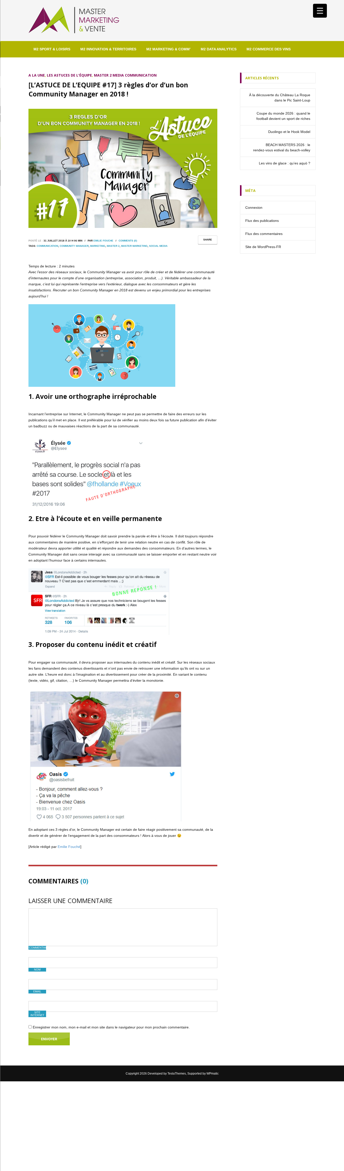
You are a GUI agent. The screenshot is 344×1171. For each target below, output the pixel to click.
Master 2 (113, 246)
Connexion (253, 207)
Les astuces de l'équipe (69, 75)
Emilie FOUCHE (103, 240)
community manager (74, 246)
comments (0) (128, 240)
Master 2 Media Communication (125, 75)
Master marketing (134, 246)
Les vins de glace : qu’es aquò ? (284, 163)
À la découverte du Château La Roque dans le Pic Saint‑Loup (279, 97)
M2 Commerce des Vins (269, 49)
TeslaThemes (176, 1073)
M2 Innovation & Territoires (108, 49)
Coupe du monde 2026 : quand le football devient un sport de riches (283, 116)
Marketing (97, 246)
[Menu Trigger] (320, 11)
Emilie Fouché (69, 847)
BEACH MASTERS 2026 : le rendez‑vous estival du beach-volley (281, 147)
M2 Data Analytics (218, 49)
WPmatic (213, 1073)
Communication (47, 246)
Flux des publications (262, 221)
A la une (36, 75)
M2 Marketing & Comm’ (168, 49)
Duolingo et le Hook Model (289, 132)
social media (158, 246)
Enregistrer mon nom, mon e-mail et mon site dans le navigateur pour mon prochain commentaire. (111, 1027)
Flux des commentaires (264, 234)
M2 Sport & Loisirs (51, 49)
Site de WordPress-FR (263, 247)
